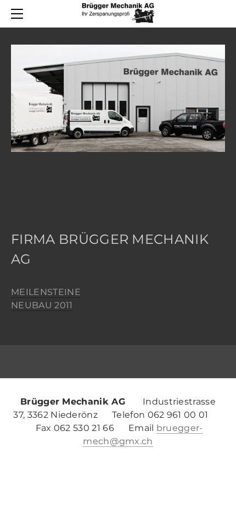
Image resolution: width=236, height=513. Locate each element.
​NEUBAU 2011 (42, 305)
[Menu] (19, 14)
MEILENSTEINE (46, 292)
